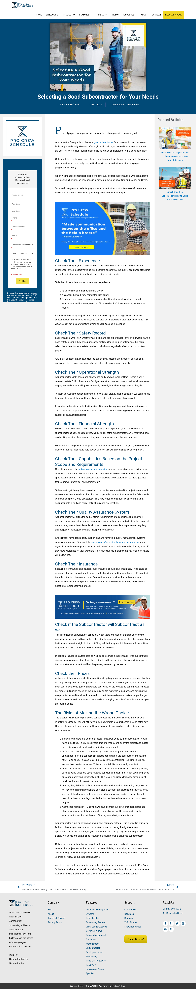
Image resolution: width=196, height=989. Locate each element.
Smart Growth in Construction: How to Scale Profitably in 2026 (175, 196)
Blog (50, 909)
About (51, 914)
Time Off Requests (96, 960)
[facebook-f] (166, 923)
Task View (91, 965)
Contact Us (130, 909)
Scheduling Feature (95, 922)
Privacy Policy (55, 922)
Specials (90, 973)
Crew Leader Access (96, 926)
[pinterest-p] (171, 929)
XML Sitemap (131, 922)
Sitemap (128, 918)
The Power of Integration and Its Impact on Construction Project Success (175, 156)
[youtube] (166, 929)
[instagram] (183, 923)
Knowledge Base (132, 926)
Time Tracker (92, 918)
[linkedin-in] (171, 923)
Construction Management (125, 104)
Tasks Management (96, 935)
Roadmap (129, 914)
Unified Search (93, 948)
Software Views (94, 930)
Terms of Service (56, 918)
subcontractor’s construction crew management (115, 542)
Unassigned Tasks (95, 969)
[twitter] (178, 923)
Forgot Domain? (136, 939)
